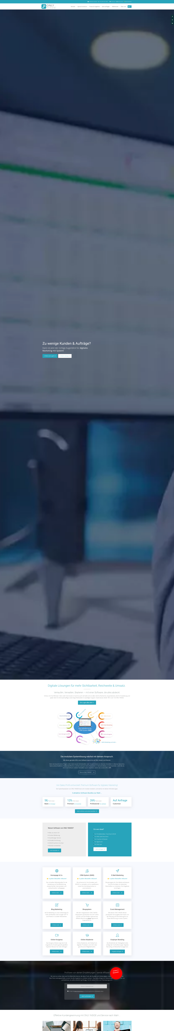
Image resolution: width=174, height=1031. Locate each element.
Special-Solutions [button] (82, 6)
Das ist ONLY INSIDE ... (86, 772)
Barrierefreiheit (128, 1)
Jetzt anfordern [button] (86, 996)
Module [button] (73, 6)
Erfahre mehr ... (56, 892)
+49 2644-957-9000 (103, 1)
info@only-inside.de (93, 1)
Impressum (113, 1)
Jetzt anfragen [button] (106, 6)
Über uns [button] (123, 6)
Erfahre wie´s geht (49, 356)
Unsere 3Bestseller (116, 971)
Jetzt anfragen (99, 849)
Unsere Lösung (64, 356)
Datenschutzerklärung (78, 991)
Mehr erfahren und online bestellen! (86, 811)
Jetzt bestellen (54, 850)
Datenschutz (120, 1)
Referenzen (115, 6)
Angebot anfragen (116, 951)
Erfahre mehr (55, 925)
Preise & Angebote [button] (94, 6)
